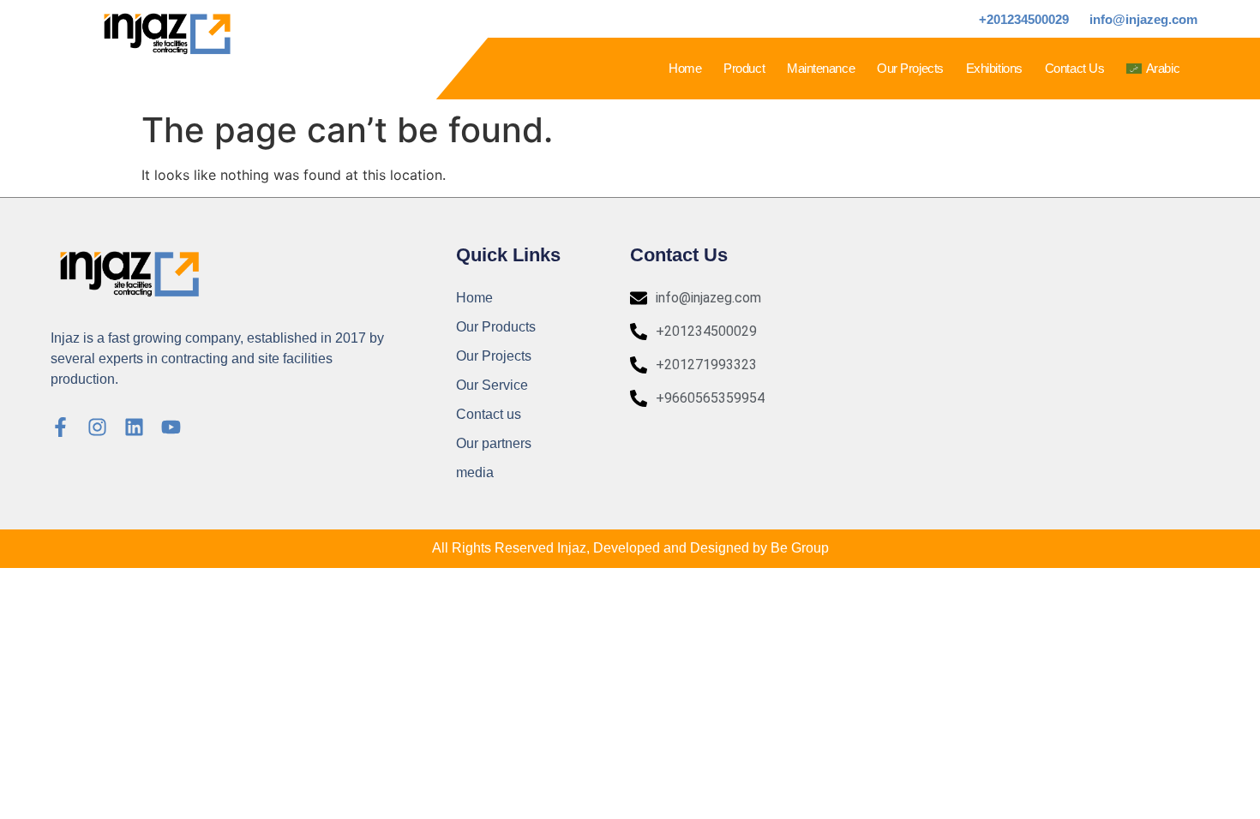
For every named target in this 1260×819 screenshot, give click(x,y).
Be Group (800, 548)
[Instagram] (97, 427)
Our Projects (910, 68)
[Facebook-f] (60, 427)
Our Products (496, 327)
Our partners (493, 443)
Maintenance (821, 68)
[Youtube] (171, 427)
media (475, 472)
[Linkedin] (134, 427)
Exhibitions (994, 68)
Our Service (492, 385)
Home (685, 68)
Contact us (1075, 68)
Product (744, 68)
